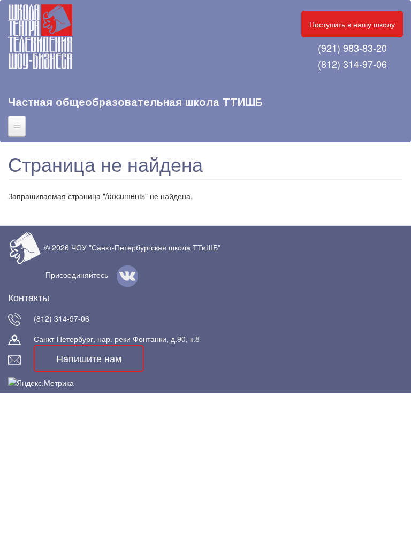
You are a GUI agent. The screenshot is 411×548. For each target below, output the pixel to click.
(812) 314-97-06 (352, 64)
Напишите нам (88, 358)
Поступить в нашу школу (352, 24)
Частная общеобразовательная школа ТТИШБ (135, 102)
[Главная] (49, 36)
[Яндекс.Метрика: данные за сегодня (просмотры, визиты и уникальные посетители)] (41, 382)
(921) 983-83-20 (352, 48)
